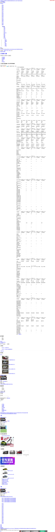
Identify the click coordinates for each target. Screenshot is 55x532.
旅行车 (3, 409)
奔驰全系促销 (5, 454)
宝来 (3, 484)
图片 (4, 34)
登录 (3, 2)
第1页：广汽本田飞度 (5, 347)
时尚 (2, 8)
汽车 (2, 11)
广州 (3, 49)
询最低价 (1, 417)
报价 (4, 33)
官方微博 (1, 1)
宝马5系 (17, 412)
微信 (4, 1)
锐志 (19, 412)
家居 (2, 13)
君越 (27, 412)
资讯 (2, 504)
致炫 (8, 470)
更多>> (1, 341)
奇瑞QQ (13, 413)
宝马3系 (6, 412)
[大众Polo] (5, 474)
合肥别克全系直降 (19, 454)
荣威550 (15, 413)
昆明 (8, 49)
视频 (2, 20)
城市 (2, 520)
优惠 (4, 35)
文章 (2, 60)
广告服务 (15, 528)
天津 (10, 49)
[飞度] (3, 379)
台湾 (2, 505)
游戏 (2, 519)
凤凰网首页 (2, 0)
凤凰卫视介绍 (34, 528)
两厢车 (6, 39)
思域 (10, 412)
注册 (4, 2)
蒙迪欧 (4, 412)
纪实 (1, 525)
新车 (4, 27)
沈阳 (5, 49)
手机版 (18, 0)
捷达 (3, 482)
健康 (2, 9)
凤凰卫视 (1, 3)
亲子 (2, 10)
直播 (1, 526)
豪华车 (6, 41)
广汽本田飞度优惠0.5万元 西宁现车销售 (10, 498)
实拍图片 (7, 496)
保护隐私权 (21, 528)
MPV (5, 43)
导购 (4, 28)
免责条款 (24, 528)
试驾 (4, 29)
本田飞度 (3, 435)
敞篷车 (6, 45)
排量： (1, 382)
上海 (2, 49)
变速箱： (1, 383)
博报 (2, 522)
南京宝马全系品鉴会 (26, 455)
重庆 (17, 49)
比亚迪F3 (25, 412)
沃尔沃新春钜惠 (12, 454)
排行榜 (5, 38)
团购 (4, 36)
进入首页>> (5, 417)
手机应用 (20, 0)
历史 (2, 18)
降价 (10, 50)
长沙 (9, 49)
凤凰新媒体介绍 (2, 528)
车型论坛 (3, 61)
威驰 (3, 483)
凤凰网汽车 (6, 0)
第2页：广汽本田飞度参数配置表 (7, 349)
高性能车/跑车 (4, 410)
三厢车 (6, 40)
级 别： (1, 422)
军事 (2, 19)
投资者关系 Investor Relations (9, 528)
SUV (5, 42)
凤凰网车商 (9, 0)
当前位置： (2, 50)
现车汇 (14, 0)
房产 (2, 12)
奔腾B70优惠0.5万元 (12, 364)
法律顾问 (27, 528)
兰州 (12, 49)
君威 (2, 412)
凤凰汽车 (3, 26)
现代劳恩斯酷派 (9, 413)
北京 (1, 47)
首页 (2, 503)
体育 (2, 7)
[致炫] (5, 470)
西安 (19, 49)
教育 (2, 16)
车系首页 (3, 57)
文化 (2, 17)
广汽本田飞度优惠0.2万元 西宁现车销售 (10, 501)
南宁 (16, 49)
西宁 (8, 50)
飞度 (6, 53)
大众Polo (9, 474)
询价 (4, 37)
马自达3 (1, 413)
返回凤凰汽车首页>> (3, 375)
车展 (16, 0)
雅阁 (1, 412)
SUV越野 (3, 407)
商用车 (12, 0)
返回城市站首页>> (3, 342)
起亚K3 (9, 412)
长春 (6, 49)
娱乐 (2, 6)
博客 (2, 21)
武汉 (14, 49)
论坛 (2, 22)
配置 (9, 435)
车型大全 (5, 32)
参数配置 (4, 496)
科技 (2, 508)
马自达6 (14, 412)
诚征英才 (18, 528)
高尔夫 (3, 481)
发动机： (1, 423)
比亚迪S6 (5, 413)
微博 (2, 523)
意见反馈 (30, 528)
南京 (13, 49)
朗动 (3, 413)
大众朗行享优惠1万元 (12, 373)
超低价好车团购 (2, 51)
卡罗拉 (23, 412)
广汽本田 (2, 53)
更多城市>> (21, 49)
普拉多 (21, 412)
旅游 (2, 510)
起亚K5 (12, 412)
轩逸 (3, 480)
